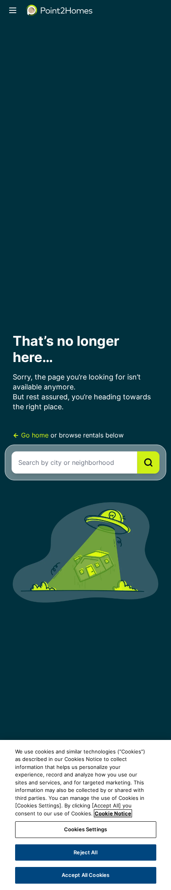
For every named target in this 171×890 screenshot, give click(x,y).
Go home (35, 435)
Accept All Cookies (85, 875)
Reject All (85, 852)
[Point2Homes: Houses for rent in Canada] (59, 10)
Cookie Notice (113, 813)
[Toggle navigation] (12, 10)
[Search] (148, 462)
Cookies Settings (85, 829)
